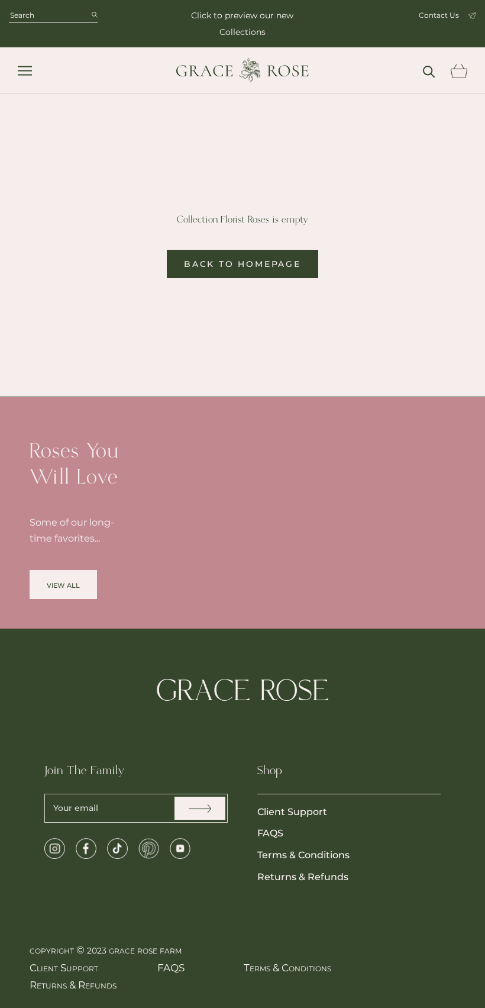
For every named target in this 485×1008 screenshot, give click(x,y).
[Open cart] (458, 71)
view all (63, 584)
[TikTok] (117, 848)
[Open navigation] (25, 71)
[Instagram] (54, 848)
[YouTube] (180, 848)
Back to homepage (242, 264)
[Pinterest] (148, 848)
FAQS (270, 833)
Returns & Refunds (302, 877)
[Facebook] (86, 848)
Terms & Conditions (303, 855)
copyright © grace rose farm (106, 950)
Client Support (292, 811)
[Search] (429, 71)
